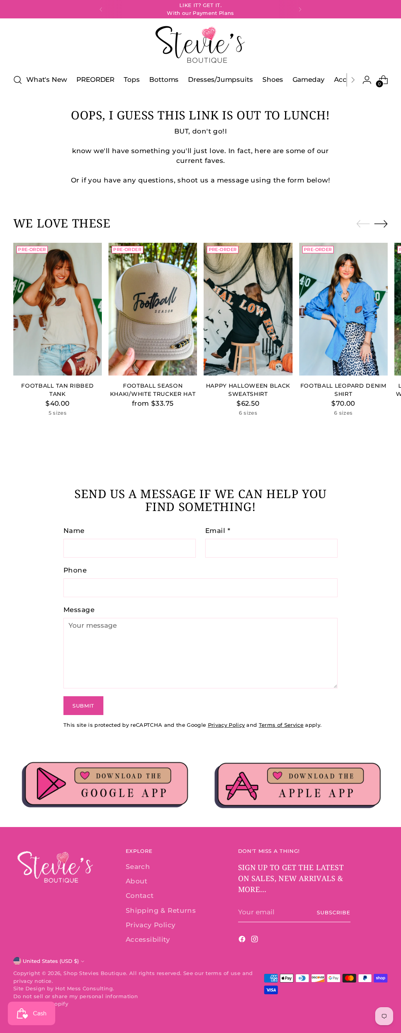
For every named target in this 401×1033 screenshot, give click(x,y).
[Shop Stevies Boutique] (200, 45)
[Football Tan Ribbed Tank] (57, 309)
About (137, 881)
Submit (83, 706)
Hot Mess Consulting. (84, 988)
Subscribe (333, 912)
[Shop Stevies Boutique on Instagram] (255, 940)
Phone (75, 570)
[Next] (300, 9)
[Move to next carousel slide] (381, 223)
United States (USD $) (51, 961)
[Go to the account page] (367, 80)
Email (217, 531)
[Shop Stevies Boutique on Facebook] (242, 940)
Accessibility (148, 939)
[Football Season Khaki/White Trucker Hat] (152, 309)
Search (138, 866)
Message (78, 610)
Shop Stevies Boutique (94, 973)
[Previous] (101, 9)
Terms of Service (281, 725)
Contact (140, 895)
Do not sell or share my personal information (75, 996)
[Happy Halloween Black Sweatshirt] (248, 309)
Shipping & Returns (161, 910)
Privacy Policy (226, 725)
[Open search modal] (17, 80)
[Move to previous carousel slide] (363, 224)
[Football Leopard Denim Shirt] (343, 309)
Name (74, 531)
